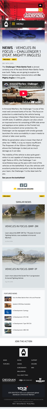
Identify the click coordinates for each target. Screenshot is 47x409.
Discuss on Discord (25, 189)
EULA (14, 403)
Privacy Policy (30, 403)
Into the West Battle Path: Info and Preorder (26, 297)
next (14, 59)
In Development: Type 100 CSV (22, 323)
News (7, 47)
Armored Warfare (23, 352)
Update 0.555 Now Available (21, 304)
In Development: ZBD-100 (21, 330)
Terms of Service (21, 403)
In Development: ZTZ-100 (20, 317)
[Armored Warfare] (34, 15)
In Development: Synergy (20, 310)
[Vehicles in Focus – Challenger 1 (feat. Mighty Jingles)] (40, 5)
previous (6, 59)
